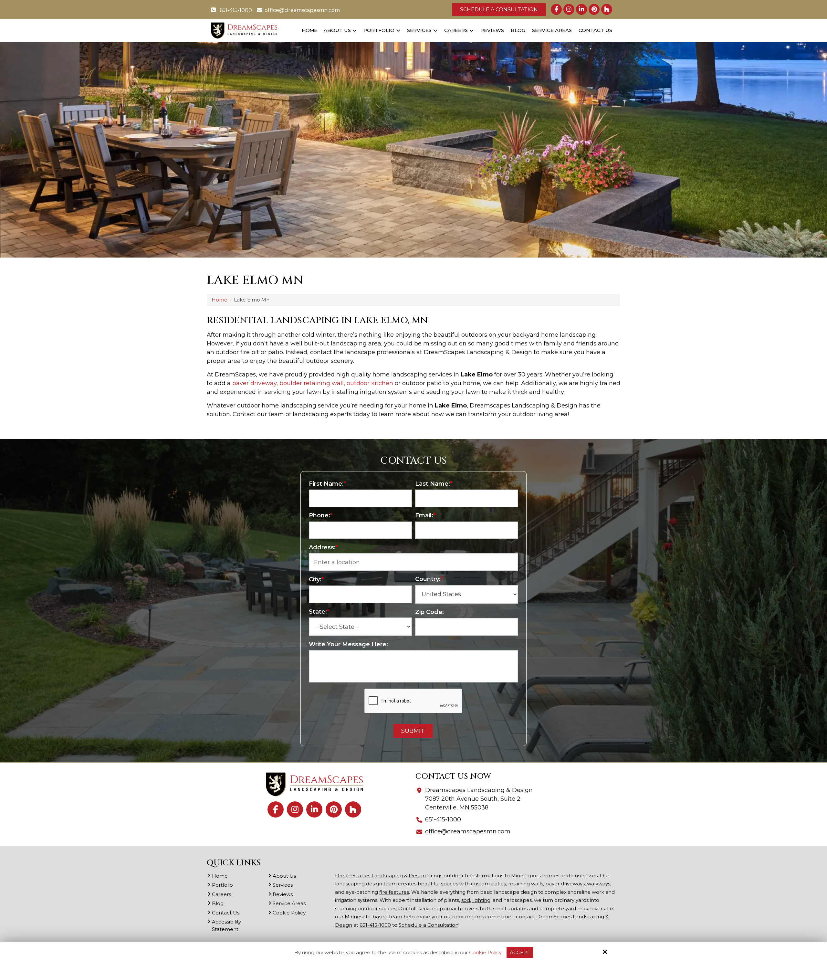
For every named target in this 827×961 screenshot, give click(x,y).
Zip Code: (429, 612)
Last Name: (433, 483)
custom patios (488, 884)
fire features (394, 892)
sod (465, 900)
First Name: (327, 483)
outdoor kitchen (370, 383)
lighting (481, 900)
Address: (323, 547)
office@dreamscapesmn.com (302, 10)
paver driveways (565, 884)
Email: (425, 515)
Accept (519, 952)
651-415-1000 (235, 10)
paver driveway (254, 383)
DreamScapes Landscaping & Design (380, 875)
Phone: (320, 515)
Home (219, 300)
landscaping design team (366, 884)
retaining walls (525, 884)
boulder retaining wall (311, 383)
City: (316, 579)
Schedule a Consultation (499, 9)
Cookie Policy (485, 953)
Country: (429, 579)
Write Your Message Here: (348, 644)
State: (319, 611)
